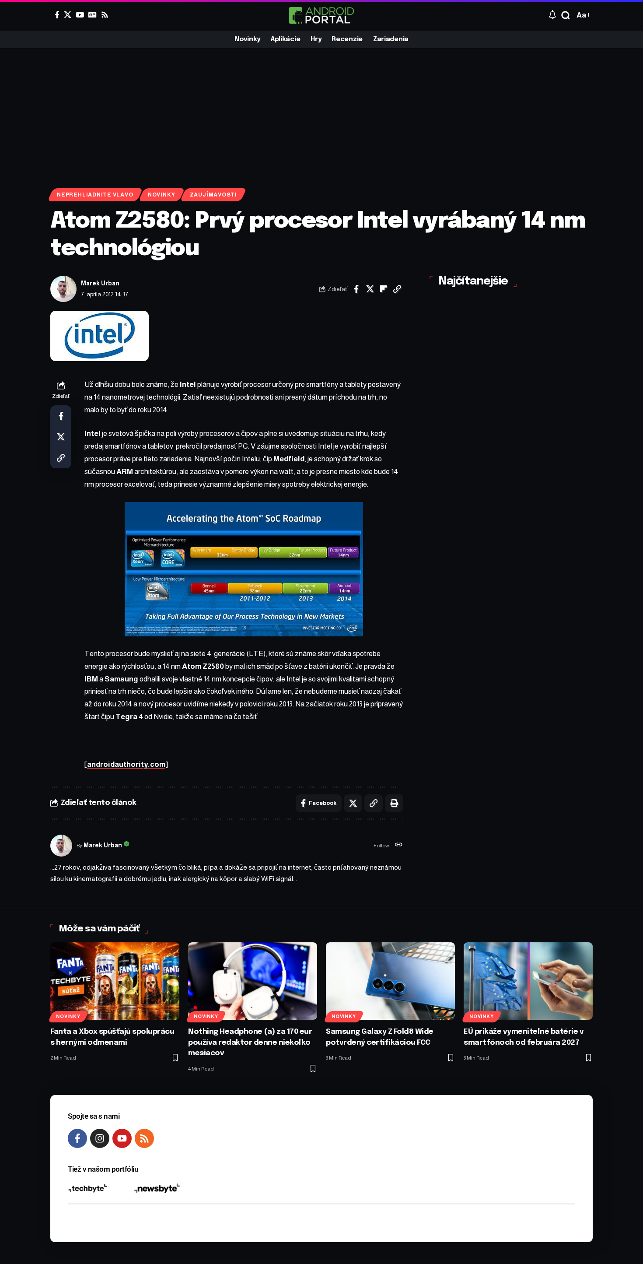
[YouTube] (79, 14)
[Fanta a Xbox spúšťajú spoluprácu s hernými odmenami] (114, 981)
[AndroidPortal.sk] (321, 15)
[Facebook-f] (77, 1138)
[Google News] (92, 14)
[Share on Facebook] (356, 289)
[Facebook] (57, 14)
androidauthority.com (126, 764)
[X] (67, 14)
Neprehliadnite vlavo (95, 195)
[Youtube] (122, 1138)
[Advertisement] (321, 114)
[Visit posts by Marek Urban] (63, 289)
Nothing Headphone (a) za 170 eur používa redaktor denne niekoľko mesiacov (250, 1042)
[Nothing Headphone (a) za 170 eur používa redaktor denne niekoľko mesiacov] (252, 981)
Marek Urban (100, 283)
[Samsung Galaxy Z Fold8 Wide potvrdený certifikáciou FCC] (390, 981)
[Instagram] (99, 1138)
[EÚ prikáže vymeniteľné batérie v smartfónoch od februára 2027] (528, 981)
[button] (565, 15)
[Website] (398, 846)
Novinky (161, 195)
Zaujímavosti (213, 195)
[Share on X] (370, 289)
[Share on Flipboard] (383, 289)
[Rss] (105, 14)
